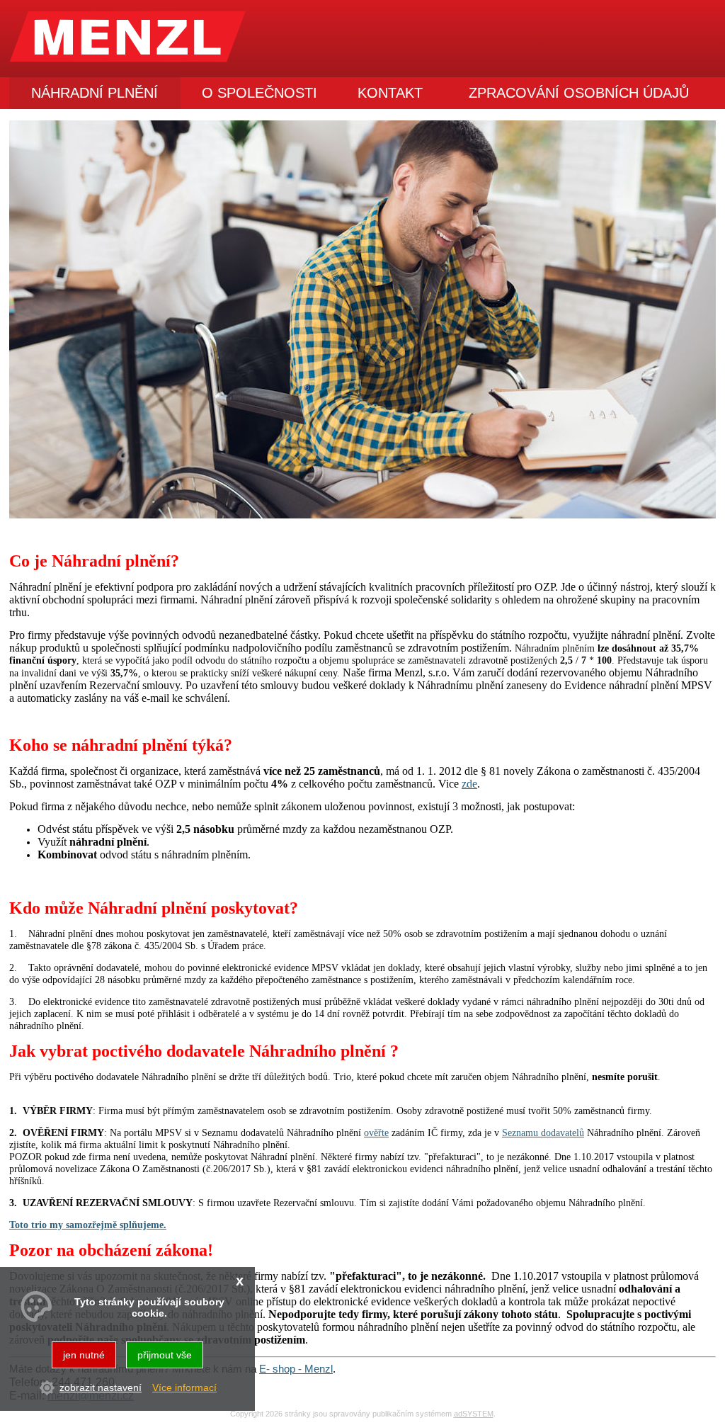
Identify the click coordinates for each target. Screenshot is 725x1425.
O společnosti (259, 93)
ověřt (374, 1133)
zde (469, 784)
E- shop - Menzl (296, 1369)
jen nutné (84, 1355)
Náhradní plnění (94, 93)
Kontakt (390, 93)
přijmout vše (164, 1355)
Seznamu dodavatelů (543, 1133)
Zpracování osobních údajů (579, 93)
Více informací (184, 1387)
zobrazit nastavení (100, 1387)
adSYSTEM (473, 1413)
